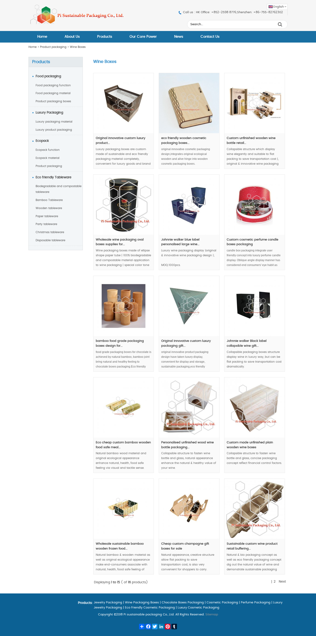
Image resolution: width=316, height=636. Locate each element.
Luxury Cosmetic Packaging (198, 607)
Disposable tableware (50, 240)
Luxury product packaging (54, 129)
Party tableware (46, 224)
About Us (72, 36)
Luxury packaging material (54, 121)
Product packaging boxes (53, 101)
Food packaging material (53, 93)
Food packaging (48, 76)
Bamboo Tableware (49, 200)
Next (282, 581)
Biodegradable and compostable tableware (58, 189)
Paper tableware (47, 216)
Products (104, 36)
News (178, 36)
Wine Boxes (78, 47)
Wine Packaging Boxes (142, 602)
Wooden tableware (49, 208)
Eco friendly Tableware (53, 177)
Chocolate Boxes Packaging (183, 602)
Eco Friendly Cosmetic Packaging (150, 607)
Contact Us (210, 36)
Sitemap (211, 614)
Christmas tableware (50, 232)
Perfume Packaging (255, 602)
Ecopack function (48, 149)
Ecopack (42, 140)
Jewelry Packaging (108, 602)
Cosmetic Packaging (222, 602)
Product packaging (53, 47)
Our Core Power (143, 36)
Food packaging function (53, 85)
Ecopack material (47, 158)
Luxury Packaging (49, 112)
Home (42, 36)
